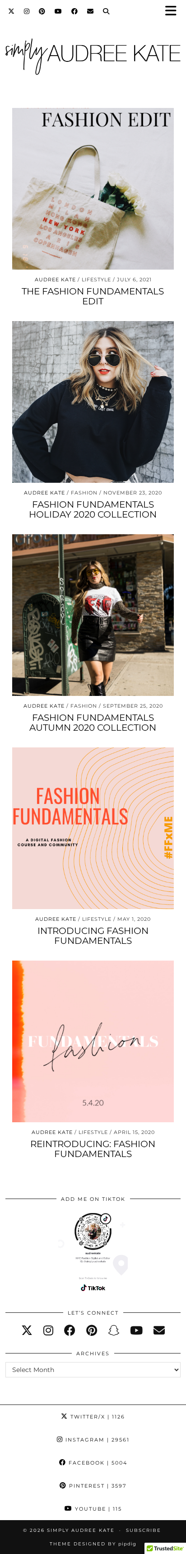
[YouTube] (58, 11)
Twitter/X (96, 1417)
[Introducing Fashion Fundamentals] (93, 828)
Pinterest (96, 1486)
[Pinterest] (42, 11)
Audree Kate (55, 279)
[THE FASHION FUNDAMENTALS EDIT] (93, 189)
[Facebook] (74, 11)
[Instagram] (27, 11)
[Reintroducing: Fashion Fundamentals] (93, 1041)
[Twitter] (11, 11)
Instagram (96, 1440)
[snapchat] (113, 1330)
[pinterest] (91, 1330)
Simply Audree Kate (81, 1530)
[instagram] (48, 1330)
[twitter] (27, 1330)
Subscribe (143, 1530)
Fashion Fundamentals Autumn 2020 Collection (92, 722)
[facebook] (69, 1330)
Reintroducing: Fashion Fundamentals (92, 1149)
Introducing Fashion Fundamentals (93, 935)
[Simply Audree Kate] (93, 55)
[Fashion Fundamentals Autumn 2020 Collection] (93, 615)
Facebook (96, 1463)
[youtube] (136, 1330)
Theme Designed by (93, 1544)
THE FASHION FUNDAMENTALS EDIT (93, 296)
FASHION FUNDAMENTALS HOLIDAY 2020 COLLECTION (93, 509)
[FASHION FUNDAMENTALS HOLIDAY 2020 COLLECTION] (93, 402)
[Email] (90, 11)
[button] (174, 11)
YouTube (97, 1509)
